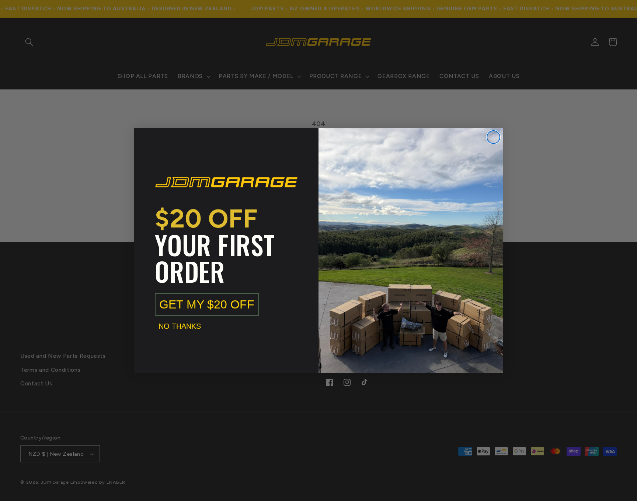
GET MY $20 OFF (206, 304)
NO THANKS (180, 326)
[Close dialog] (493, 137)
